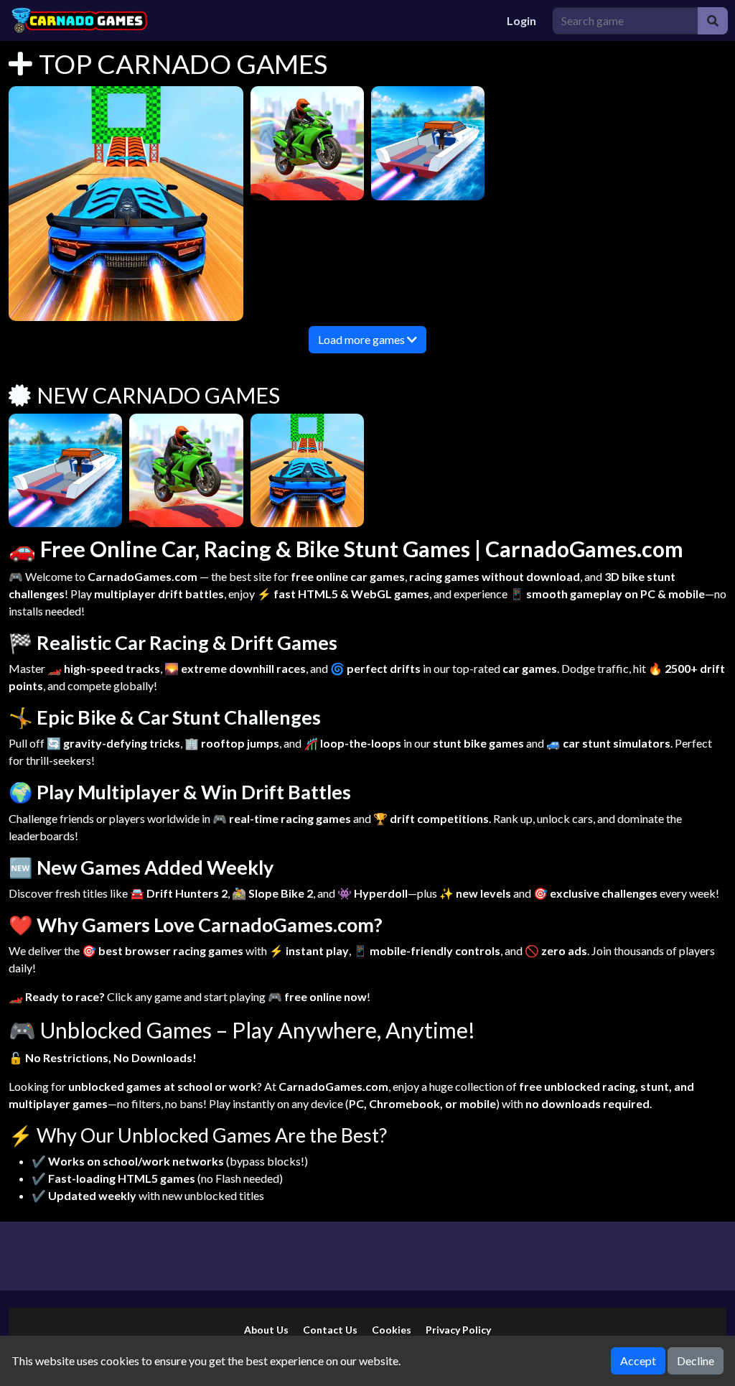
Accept (638, 1360)
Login (521, 20)
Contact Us (330, 1330)
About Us (266, 1330)
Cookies (391, 1330)
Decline (695, 1360)
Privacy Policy (458, 1330)
